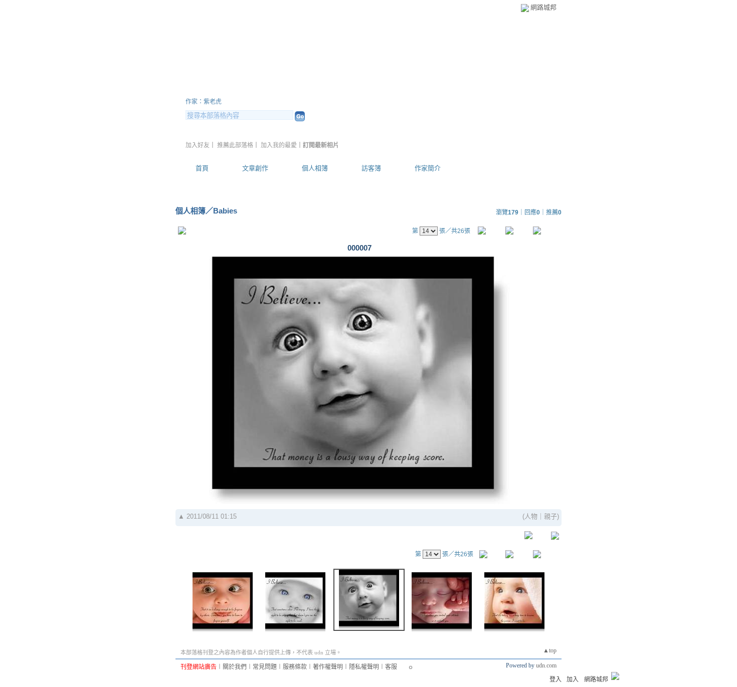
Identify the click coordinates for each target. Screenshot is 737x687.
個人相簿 (315, 168)
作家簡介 (428, 168)
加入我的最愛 (279, 145)
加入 (573, 679)
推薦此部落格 (235, 145)
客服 (391, 666)
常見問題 (265, 666)
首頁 (202, 168)
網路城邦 (543, 7)
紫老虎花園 (223, 89)
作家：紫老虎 (204, 101)
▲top (550, 650)
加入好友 (198, 145)
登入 (555, 679)
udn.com (546, 665)
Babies (225, 210)
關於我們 (235, 666)
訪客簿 (371, 168)
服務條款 (295, 666)
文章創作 (255, 168)
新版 (298, 89)
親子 (550, 516)
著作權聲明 (328, 666)
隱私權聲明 (364, 666)
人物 (530, 516)
